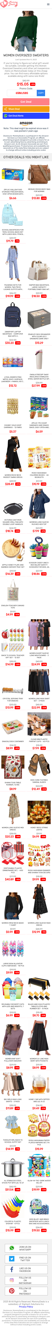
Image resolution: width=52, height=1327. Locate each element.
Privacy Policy (26, 1306)
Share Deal (12, 109)
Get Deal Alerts (16, 116)
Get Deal (26, 101)
